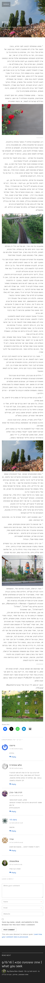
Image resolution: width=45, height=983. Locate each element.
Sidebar (6, 4)
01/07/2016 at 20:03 (16, 842)
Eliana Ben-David (10, 27)
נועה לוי (13, 819)
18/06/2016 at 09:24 (16, 768)
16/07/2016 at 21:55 (15, 864)
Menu (40, 4)
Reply (13, 757)
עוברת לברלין (6, 29)
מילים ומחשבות (37, 27)
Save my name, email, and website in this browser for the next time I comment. (20, 923)
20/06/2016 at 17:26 (16, 795)
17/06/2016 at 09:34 (16, 749)
